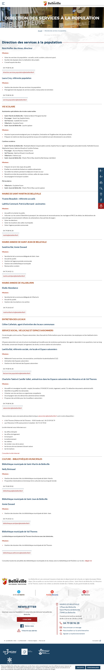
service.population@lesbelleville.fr (15, 100)
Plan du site (42, 640)
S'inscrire (27, 619)
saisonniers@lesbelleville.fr (12, 408)
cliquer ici (88, 561)
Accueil (40, 31)
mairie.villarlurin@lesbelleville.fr (14, 312)
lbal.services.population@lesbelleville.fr (16, 373)
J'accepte (80, 667)
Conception (95, 640)
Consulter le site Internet (11, 453)
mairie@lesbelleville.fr (10, 235)
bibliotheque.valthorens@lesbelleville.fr (17, 553)
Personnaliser (93, 667)
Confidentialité (22, 640)
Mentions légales (32, 640)
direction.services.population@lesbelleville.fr (18, 72)
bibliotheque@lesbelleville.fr (13, 491)
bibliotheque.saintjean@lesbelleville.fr (16, 523)
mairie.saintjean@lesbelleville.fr (14, 276)
